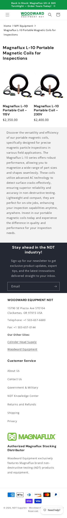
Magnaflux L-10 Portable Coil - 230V (46, 110)
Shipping (13, 413)
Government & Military (22, 387)
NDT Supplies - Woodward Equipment (32, 507)
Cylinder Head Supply (22, 342)
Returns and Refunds (21, 404)
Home (7, 25)
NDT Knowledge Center (23, 396)
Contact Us (14, 379)
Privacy (12, 421)
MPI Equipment (23, 25)
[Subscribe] (55, 286)
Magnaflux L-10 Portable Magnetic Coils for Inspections (30, 32)
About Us (13, 371)
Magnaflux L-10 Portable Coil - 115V (15, 110)
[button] (7, 15)
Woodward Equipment (22, 349)
